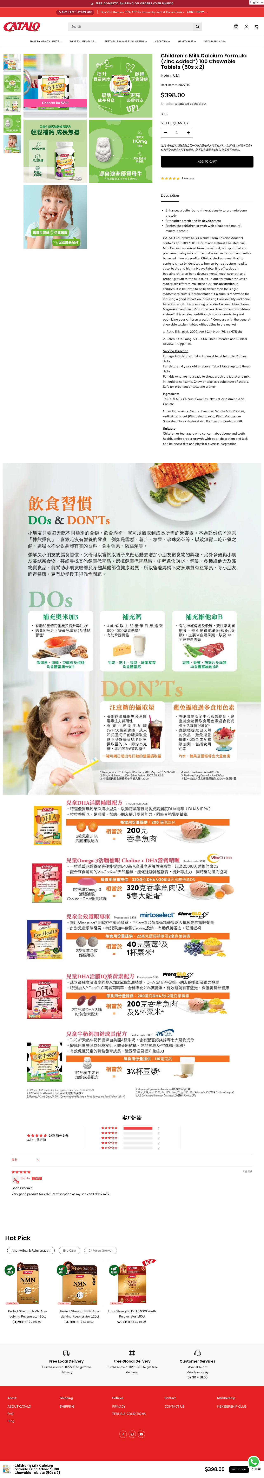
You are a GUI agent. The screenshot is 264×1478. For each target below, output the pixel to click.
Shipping (167, 103)
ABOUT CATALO (19, 1406)
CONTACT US (174, 1406)
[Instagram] (132, 1434)
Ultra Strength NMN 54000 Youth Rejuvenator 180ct (132, 1314)
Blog (10, 1421)
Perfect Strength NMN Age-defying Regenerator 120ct (80, 1314)
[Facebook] (123, 1434)
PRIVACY (118, 1406)
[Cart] (256, 26)
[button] (109, 1128)
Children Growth (100, 1250)
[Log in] (246, 26)
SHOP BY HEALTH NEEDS (45, 41)
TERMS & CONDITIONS (129, 1413)
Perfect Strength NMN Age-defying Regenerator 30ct (27, 1314)
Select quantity (175, 123)
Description (170, 195)
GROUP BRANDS (214, 41)
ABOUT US (161, 41)
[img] (21, 1172)
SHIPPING (67, 1406)
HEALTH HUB (186, 41)
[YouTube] (141, 1434)
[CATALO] (21, 26)
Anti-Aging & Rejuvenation (31, 1250)
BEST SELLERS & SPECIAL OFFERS (125, 41)
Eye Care (69, 1250)
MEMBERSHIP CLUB (231, 1406)
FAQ (10, 1413)
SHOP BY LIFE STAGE (82, 41)
